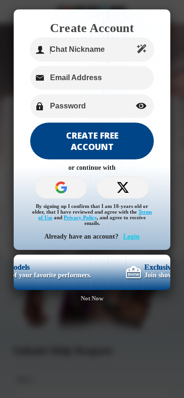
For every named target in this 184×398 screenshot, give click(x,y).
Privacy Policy (80, 217)
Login (131, 236)
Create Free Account (92, 141)
